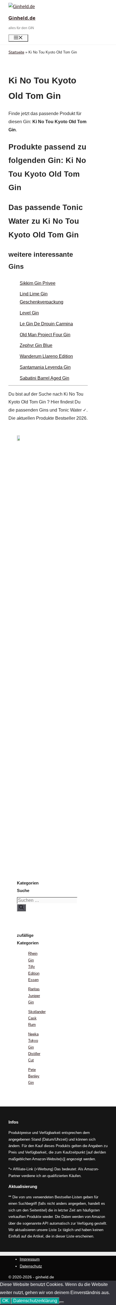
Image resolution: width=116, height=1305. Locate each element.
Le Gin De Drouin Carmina (46, 323)
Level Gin (29, 313)
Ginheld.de (21, 18)
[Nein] (61, 1302)
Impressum (30, 1259)
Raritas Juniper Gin (34, 995)
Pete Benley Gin (33, 1076)
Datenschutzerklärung (35, 1300)
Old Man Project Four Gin (45, 334)
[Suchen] (21, 907)
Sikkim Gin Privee (37, 283)
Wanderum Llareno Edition (46, 356)
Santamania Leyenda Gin (45, 367)
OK (5, 1300)
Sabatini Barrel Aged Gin (44, 378)
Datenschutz (31, 1266)
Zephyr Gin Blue (36, 345)
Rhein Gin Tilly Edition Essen (33, 966)
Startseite (16, 52)
